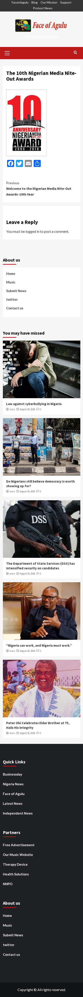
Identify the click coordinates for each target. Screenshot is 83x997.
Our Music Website (18, 855)
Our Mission (49, 2)
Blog (34, 2)
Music (10, 282)
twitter (12, 299)
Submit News (16, 291)
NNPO (7, 884)
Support (65, 2)
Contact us (14, 308)
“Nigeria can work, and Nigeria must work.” (39, 645)
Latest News (12, 803)
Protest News (42, 8)
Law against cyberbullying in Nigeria (34, 404)
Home (10, 273)
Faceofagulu (20, 2)
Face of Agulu (14, 794)
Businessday (12, 774)
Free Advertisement (19, 845)
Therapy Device (15, 864)
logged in (32, 231)
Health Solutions (16, 874)
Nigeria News (13, 784)
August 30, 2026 (27, 409)
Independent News (18, 813)
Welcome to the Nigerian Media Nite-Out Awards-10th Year (38, 188)
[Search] (75, 52)
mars (12, 409)
